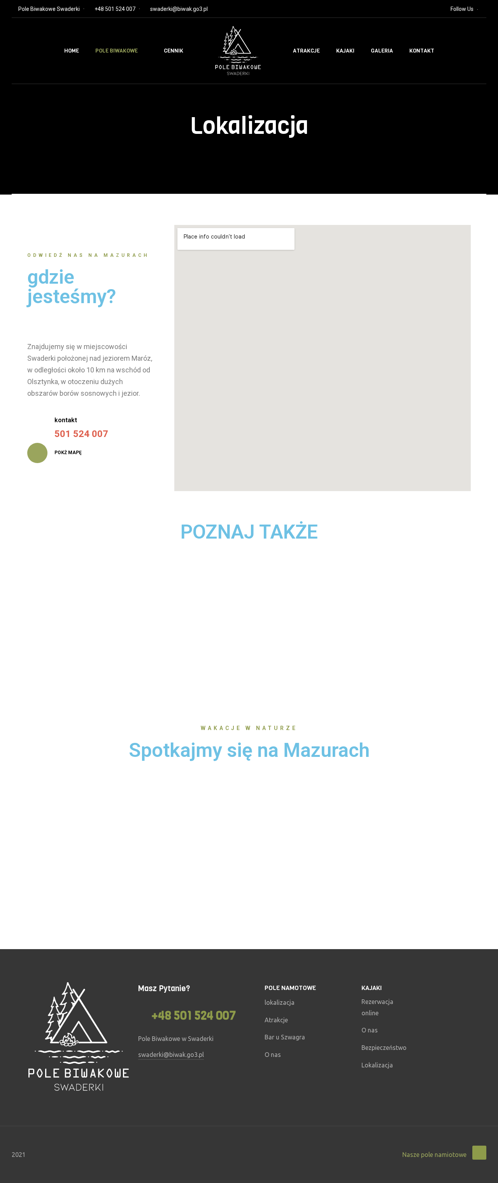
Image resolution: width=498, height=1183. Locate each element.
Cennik (173, 50)
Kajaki (345, 50)
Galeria (382, 50)
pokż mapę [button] (67, 452)
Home (71, 50)
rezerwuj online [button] (114, 643)
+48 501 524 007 (115, 9)
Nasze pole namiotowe (434, 1154)
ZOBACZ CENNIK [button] (406, 623)
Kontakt (421, 50)
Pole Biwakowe (116, 50)
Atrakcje (306, 50)
